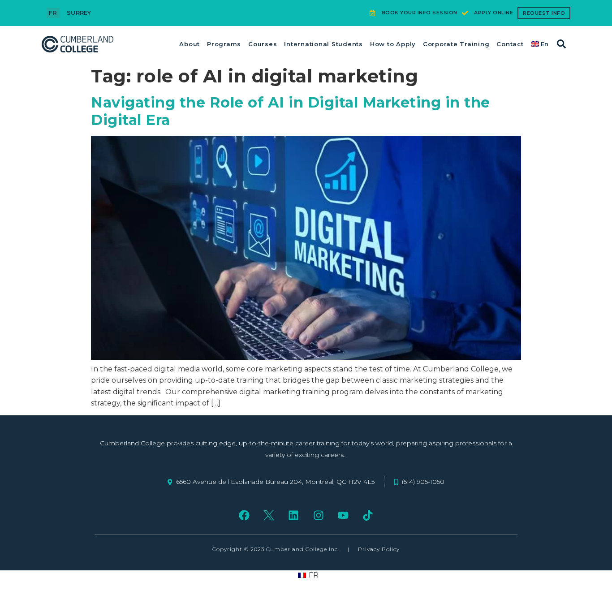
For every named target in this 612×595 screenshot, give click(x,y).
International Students (323, 43)
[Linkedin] (293, 515)
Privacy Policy (379, 549)
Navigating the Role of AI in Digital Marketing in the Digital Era (290, 111)
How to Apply (393, 43)
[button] (561, 44)
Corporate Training (456, 43)
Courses (262, 43)
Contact (509, 43)
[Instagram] (318, 515)
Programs (224, 43)
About (189, 43)
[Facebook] (244, 515)
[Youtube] (343, 515)
